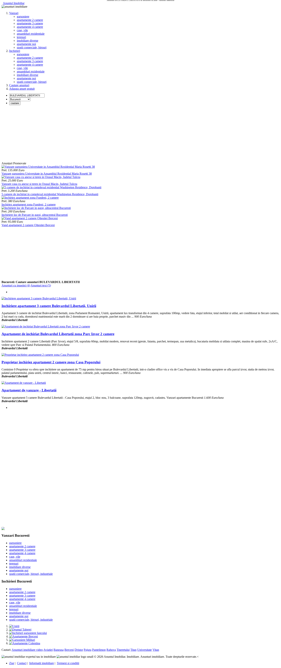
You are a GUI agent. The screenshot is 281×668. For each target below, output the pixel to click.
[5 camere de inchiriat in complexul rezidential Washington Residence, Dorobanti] (51, 187)
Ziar (11, 663)
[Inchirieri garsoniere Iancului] (28, 633)
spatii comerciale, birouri (31, 47)
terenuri (21, 37)
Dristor (79, 649)
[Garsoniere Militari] (22, 639)
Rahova (111, 649)
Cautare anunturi (19, 85)
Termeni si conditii (68, 663)
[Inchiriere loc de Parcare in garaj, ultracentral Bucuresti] (36, 208)
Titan (133, 649)
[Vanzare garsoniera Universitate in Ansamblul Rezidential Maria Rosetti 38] (48, 166)
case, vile (22, 30)
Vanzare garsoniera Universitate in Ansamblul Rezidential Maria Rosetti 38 (47, 173)
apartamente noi (26, 44)
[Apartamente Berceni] (23, 636)
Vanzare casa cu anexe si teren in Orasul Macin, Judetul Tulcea (39, 184)
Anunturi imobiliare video (27, 649)
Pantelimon (99, 649)
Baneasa (59, 649)
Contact (21, 663)
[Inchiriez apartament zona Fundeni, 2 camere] (30, 197)
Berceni (69, 649)
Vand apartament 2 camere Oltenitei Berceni (28, 225)
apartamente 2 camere (30, 20)
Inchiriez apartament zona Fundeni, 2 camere (29, 204)
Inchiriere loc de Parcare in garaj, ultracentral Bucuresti (35, 214)
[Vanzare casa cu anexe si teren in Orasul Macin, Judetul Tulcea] (41, 177)
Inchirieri (14, 50)
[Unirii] (14, 626)
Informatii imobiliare (41, 663)
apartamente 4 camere (30, 26)
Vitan (156, 649)
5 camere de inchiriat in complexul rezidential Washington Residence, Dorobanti (50, 194)
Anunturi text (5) (41, 285)
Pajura (87, 649)
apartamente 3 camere (30, 23)
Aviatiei (48, 649)
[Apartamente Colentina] (24, 643)
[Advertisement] (116, 135)
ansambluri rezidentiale (31, 33)
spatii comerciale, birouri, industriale (31, 573)
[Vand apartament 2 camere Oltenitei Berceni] (30, 218)
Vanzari (13, 13)
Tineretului (123, 649)
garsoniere (23, 16)
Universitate (144, 649)
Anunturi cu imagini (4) (16, 285)
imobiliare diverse (27, 40)
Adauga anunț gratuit (22, 88)
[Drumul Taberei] (20, 629)
